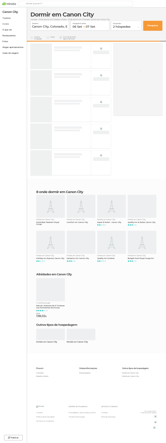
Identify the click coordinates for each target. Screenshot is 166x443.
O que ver (7, 30)
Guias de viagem (10, 53)
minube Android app (77, 417)
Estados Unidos (42, 376)
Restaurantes (9, 35)
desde (38, 313)
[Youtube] (155, 407)
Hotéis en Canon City (46, 342)
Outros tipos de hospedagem (135, 368)
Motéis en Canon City (77, 342)
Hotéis (5, 24)
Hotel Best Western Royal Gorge (47, 223)
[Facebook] (142, 407)
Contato (104, 413)
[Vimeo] (151, 407)
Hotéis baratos (85, 373)
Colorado (40, 373)
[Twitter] (147, 407)
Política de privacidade (45, 417)
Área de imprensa (108, 417)
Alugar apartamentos (12, 47)
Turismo (6, 18)
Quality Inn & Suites (106, 258)
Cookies (39, 413)
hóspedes (123, 26)
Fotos (5, 41)
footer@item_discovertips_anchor (82, 413)
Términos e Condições (45, 421)
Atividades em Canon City (54, 274)
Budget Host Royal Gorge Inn (141, 258)
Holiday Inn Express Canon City (50, 258)
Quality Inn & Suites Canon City (141, 222)
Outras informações (88, 368)
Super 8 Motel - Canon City (109, 222)
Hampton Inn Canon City (78, 258)
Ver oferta (101, 52)
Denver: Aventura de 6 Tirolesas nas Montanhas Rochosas (50, 307)
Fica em (39, 368)
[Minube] (9, 3)
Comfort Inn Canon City (77, 222)
